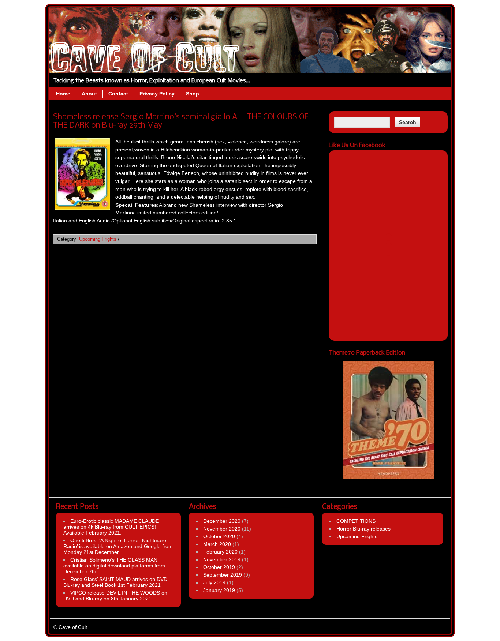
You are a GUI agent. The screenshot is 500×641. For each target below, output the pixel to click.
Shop (192, 94)
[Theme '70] (388, 420)
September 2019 (222, 575)
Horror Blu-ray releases (363, 529)
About (89, 94)
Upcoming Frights (97, 239)
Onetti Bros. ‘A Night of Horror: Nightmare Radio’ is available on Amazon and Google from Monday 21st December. (118, 546)
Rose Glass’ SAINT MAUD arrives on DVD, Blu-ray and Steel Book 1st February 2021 (116, 582)
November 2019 (221, 559)
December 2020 (221, 521)
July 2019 (214, 582)
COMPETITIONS (356, 521)
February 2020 (220, 552)
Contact (118, 94)
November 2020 (221, 529)
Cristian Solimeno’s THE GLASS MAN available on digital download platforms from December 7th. (114, 565)
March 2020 (217, 544)
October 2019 (219, 567)
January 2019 (219, 590)
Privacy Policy (157, 94)
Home (63, 94)
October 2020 (219, 536)
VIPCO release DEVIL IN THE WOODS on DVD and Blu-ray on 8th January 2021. (115, 595)
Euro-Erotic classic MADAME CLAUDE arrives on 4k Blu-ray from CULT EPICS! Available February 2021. (111, 527)
